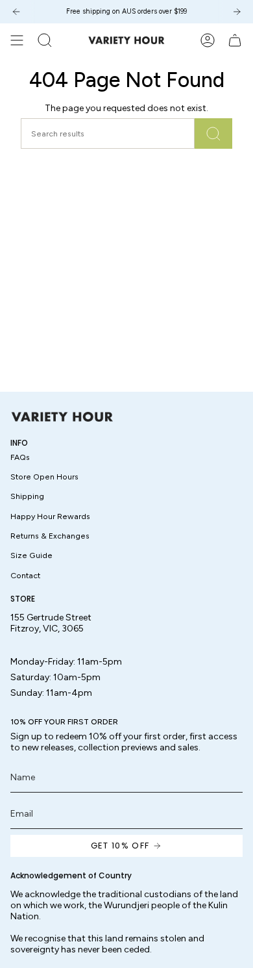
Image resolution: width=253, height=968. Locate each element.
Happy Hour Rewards (50, 516)
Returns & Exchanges (50, 536)
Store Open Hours (44, 476)
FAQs (20, 457)
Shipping (27, 496)
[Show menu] (17, 40)
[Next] (237, 12)
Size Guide (31, 555)
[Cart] (234, 40)
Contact (25, 575)
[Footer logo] (62, 417)
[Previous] (16, 12)
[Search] (213, 133)
